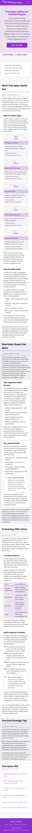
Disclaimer (24, 824)
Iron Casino (17, 3)
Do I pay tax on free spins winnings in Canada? (14, 789)
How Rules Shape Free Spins (14, 68)
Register (12, 821)
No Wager (19, 821)
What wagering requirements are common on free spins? (13, 782)
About (6, 824)
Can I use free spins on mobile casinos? (14, 807)
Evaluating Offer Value (12, 70)
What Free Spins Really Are (14, 65)
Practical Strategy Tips (13, 73)
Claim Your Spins (17, 45)
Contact (11, 824)
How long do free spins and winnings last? (14, 796)
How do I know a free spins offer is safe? (15, 802)
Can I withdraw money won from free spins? (14, 775)
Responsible (17, 824)
